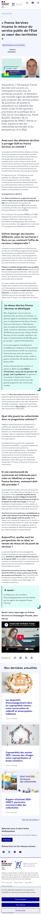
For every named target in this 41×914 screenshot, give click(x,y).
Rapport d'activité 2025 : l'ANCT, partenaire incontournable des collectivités (19, 803)
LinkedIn (20, 658)
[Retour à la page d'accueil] (17, 4)
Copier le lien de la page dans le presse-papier (15, 658)
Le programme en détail (11, 194)
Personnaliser (20, 910)
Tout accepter (20, 899)
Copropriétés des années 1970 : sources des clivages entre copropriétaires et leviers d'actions (19, 756)
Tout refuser (20, 905)
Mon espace (33, 3)
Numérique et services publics (15, 45)
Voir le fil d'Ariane (7, 13)
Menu (38, 3)
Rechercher (27, 3)
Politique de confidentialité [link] (8, 913)
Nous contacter (7, 882)
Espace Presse (18, 882)
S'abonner (7, 840)
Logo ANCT (29, 882)
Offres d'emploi (7, 886)
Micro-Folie (20, 406)
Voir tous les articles (29, 819)
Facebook (32, 658)
